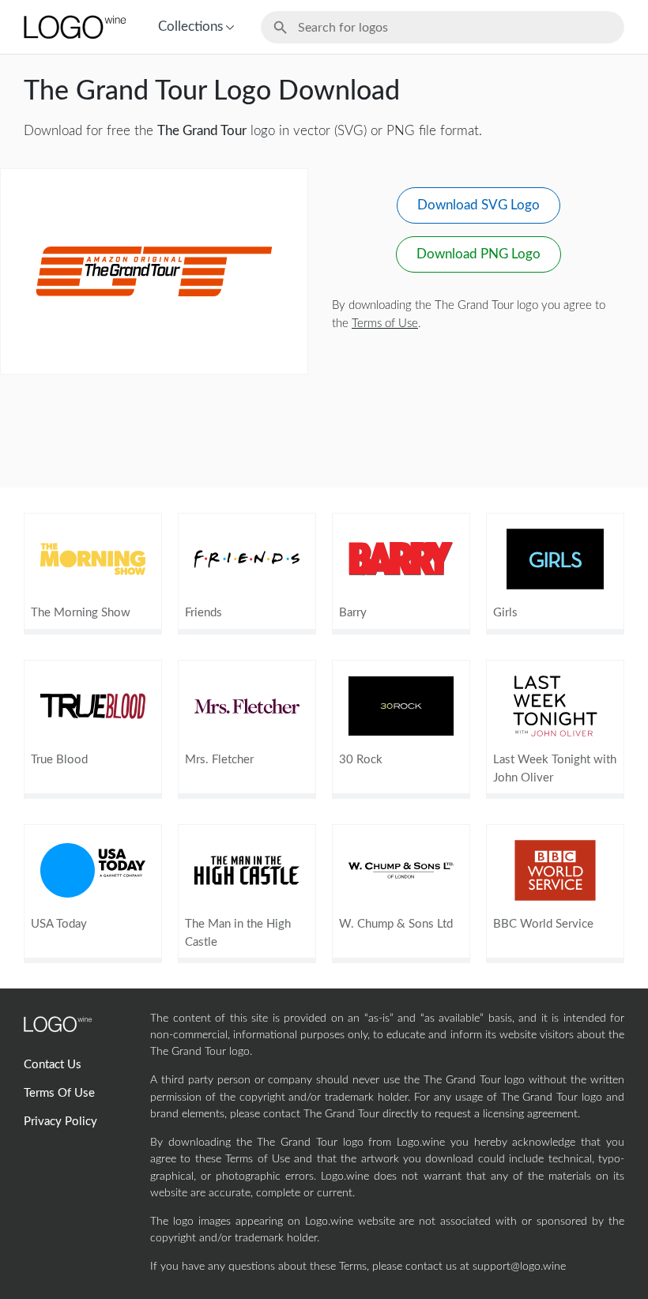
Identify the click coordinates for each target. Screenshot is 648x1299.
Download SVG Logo (478, 205)
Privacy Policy (60, 1122)
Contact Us (52, 1065)
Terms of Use (385, 323)
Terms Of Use (59, 1093)
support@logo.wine (519, 1266)
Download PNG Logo (478, 254)
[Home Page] (73, 27)
